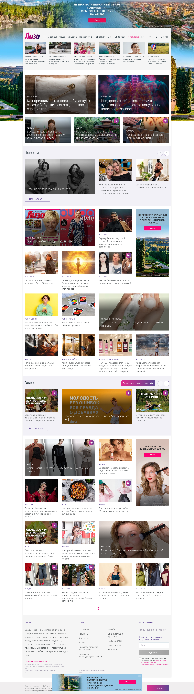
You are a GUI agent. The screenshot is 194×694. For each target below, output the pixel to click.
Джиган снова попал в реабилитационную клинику (151, 186)
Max (144, 629)
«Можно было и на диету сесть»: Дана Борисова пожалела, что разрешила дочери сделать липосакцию (114, 189)
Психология (86, 36)
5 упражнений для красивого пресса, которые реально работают (151, 417)
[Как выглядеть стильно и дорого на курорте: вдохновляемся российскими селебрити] (78, 574)
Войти (164, 36)
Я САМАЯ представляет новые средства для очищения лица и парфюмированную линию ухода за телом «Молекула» (115, 367)
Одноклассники (156, 629)
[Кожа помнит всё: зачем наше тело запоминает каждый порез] (134, 48)
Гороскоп (100, 36)
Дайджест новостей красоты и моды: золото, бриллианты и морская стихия (115, 470)
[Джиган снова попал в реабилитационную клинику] (152, 170)
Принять (158, 688)
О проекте (84, 629)
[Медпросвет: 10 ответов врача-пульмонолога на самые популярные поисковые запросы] (133, 94)
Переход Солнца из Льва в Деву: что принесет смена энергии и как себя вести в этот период (76, 284)
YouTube (148, 629)
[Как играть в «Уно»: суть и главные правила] (78, 304)
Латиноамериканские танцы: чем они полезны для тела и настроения (40, 365)
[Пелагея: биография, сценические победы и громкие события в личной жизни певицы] (41, 490)
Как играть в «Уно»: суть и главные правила (75, 324)
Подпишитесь (136, 383)
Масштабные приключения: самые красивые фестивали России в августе (157, 60)
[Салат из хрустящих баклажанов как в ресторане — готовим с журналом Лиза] (41, 400)
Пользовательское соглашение (88, 648)
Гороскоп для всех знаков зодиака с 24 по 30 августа (39, 282)
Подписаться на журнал (36, 661)
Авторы (82, 642)
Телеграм (140, 629)
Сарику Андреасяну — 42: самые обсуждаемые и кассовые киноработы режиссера (112, 242)
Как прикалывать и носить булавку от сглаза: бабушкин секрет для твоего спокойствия (58, 104)
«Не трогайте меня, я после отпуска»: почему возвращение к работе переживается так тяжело (78, 554)
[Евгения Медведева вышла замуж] (60, 176)
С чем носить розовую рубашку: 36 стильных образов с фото (115, 509)
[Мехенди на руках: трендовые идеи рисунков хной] (146, 130)
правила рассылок (163, 664)
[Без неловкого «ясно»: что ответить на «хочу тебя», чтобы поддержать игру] (41, 304)
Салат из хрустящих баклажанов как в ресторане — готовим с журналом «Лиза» (41, 417)
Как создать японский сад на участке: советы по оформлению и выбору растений (96, 135)
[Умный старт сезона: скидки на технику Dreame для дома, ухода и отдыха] (60, 48)
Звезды (52, 36)
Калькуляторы (115, 640)
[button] (166, 153)
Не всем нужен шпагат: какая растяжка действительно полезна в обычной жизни (35, 60)
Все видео (35, 428)
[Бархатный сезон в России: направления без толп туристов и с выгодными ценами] (109, 48)
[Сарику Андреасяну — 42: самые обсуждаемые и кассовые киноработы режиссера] (115, 220)
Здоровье (120, 36)
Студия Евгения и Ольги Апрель (45, 670)
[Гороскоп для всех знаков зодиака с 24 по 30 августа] (41, 262)
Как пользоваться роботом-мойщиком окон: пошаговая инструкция (76, 365)
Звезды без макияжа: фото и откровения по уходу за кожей (115, 282)
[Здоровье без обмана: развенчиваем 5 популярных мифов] (97, 406)
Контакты (84, 638)
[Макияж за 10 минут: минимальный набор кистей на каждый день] (134, 539)
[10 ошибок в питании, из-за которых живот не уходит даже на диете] (115, 574)
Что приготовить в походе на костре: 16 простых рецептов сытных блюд (77, 511)
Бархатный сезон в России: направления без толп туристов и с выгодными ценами (109, 60)
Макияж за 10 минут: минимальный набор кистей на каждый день (132, 551)
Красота (72, 36)
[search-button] (156, 37)
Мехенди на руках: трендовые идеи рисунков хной (144, 136)
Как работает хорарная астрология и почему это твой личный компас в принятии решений (151, 367)
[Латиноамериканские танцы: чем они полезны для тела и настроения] (41, 345)
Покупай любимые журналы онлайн (49, 241)
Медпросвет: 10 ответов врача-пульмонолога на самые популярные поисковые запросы (131, 104)
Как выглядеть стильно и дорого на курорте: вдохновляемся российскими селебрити (77, 596)
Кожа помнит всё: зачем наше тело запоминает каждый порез (133, 58)
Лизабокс (133, 36)
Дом (110, 36)
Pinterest (164, 629)
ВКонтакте (160, 629)
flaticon (38, 673)
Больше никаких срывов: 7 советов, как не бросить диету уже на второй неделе (46, 135)
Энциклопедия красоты (115, 635)
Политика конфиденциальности (90, 655)
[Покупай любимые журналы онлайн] (60, 227)
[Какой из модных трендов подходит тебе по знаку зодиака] (152, 574)
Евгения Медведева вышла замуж (48, 189)
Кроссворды (114, 645)
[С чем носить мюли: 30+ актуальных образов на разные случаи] (41, 574)
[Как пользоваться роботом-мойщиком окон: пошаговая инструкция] (78, 345)
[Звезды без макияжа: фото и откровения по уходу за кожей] (115, 262)
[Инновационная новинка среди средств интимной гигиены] (134, 312)
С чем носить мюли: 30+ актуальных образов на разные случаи (41, 595)
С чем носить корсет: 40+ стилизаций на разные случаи (57, 469)
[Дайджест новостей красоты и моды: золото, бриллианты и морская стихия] (115, 450)
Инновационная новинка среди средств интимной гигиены (132, 324)
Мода (62, 36)
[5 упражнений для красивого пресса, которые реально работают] (152, 400)
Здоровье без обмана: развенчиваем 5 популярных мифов (96, 417)
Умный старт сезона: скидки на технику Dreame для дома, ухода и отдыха (59, 60)
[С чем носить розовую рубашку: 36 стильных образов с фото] (115, 490)
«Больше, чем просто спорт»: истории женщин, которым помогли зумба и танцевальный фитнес (84, 60)
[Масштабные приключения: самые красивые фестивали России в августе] (158, 48)
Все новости (36, 198)
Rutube (152, 629)
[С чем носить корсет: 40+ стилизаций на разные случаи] (60, 457)
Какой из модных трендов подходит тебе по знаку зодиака (149, 595)
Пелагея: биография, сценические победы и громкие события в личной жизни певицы (41, 512)
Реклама (83, 633)
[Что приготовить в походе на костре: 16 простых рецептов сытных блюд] (78, 490)
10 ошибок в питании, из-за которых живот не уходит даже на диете (115, 595)
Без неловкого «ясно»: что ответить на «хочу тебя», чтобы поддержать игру (41, 325)
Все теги (112, 649)
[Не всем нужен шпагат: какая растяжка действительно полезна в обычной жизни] (35, 48)
